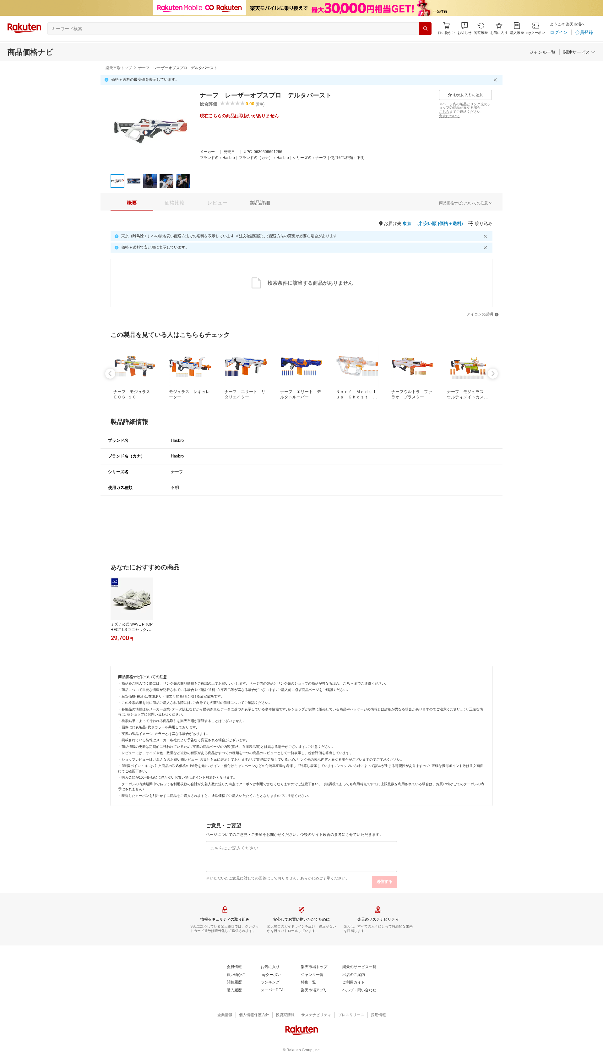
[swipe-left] (110, 374)
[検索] (425, 28)
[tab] (132, 203)
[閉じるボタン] (496, 80)
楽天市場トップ (119, 68)
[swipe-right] (493, 374)
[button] (464, 28)
